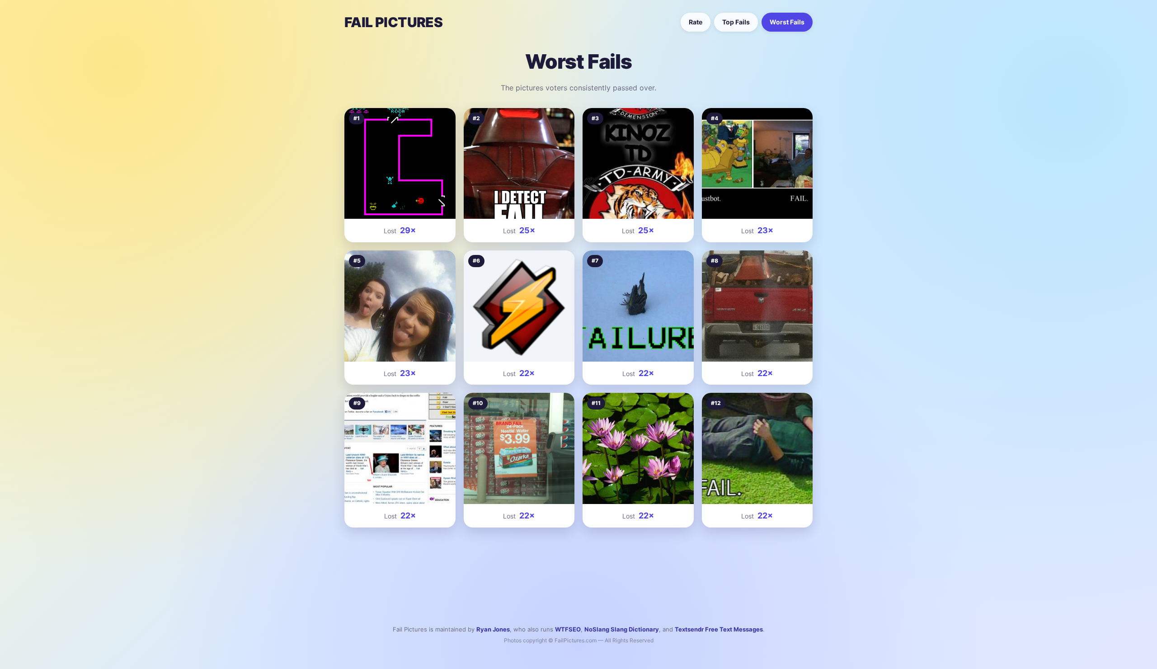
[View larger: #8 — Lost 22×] (757, 306)
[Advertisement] (578, 566)
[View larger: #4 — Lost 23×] (757, 163)
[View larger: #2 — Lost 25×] (519, 163)
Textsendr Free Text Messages (719, 629)
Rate (695, 22)
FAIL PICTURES (393, 22)
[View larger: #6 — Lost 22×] (519, 306)
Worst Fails (787, 22)
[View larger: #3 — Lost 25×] (638, 163)
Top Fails (736, 22)
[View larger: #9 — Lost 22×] (400, 448)
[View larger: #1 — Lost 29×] (400, 163)
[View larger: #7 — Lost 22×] (638, 306)
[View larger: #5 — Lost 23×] (400, 306)
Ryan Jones (493, 629)
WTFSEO (568, 629)
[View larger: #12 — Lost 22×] (757, 448)
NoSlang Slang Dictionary (621, 629)
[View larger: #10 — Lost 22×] (519, 448)
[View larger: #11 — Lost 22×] (638, 448)
